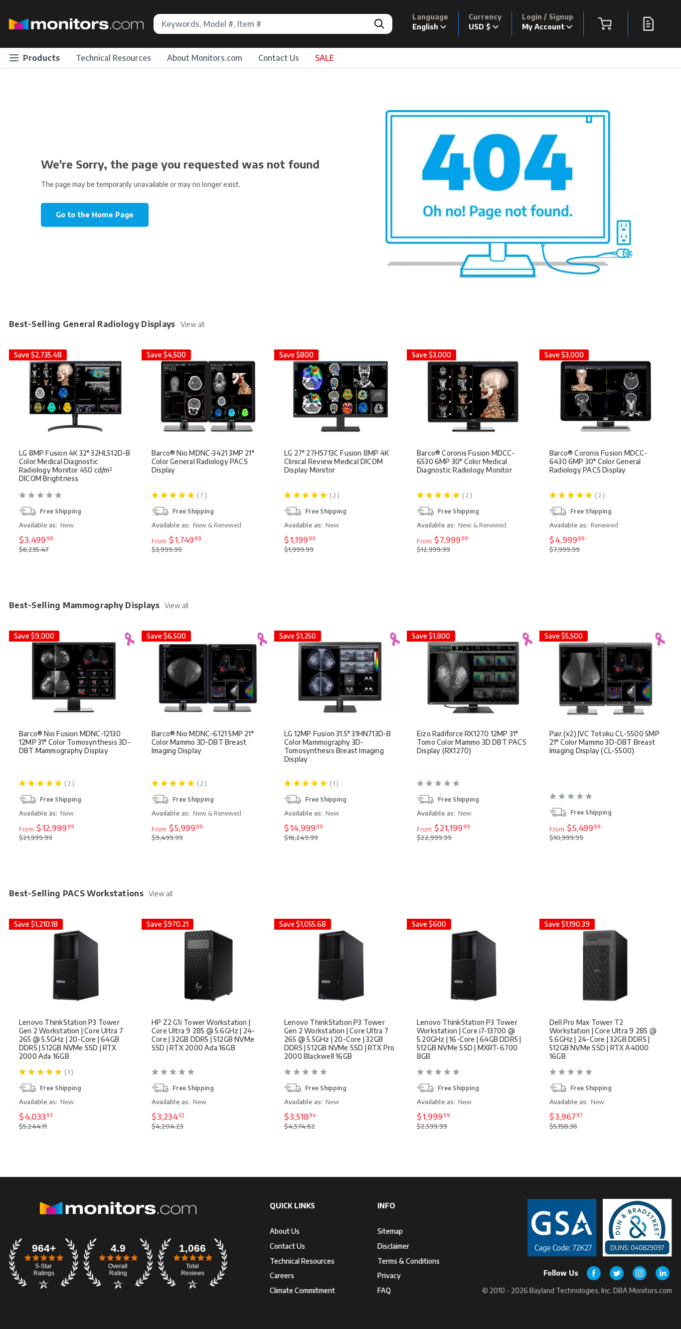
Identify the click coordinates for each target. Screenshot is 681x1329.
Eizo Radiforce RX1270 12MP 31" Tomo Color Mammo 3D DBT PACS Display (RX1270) (471, 742)
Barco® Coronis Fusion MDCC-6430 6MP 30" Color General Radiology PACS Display (598, 461)
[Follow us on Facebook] (594, 1273)
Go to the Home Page (95, 214)
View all (192, 324)
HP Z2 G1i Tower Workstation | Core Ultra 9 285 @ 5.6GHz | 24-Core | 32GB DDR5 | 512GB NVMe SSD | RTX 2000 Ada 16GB (203, 1035)
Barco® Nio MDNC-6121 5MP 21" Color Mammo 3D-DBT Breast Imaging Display (203, 742)
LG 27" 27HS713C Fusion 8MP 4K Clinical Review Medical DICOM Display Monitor (336, 461)
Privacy (389, 1275)
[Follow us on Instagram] (640, 1273)
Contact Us (278, 58)
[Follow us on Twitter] (617, 1273)
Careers (282, 1275)
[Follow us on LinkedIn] (663, 1273)
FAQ (384, 1290)
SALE (324, 58)
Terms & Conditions (408, 1261)
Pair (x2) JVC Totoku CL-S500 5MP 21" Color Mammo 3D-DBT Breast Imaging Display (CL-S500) (604, 742)
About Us (285, 1231)
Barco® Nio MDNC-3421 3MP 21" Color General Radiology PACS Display (203, 461)
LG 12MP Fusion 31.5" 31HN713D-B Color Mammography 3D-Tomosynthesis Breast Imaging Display (337, 746)
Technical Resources (113, 58)
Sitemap (390, 1231)
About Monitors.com (204, 58)
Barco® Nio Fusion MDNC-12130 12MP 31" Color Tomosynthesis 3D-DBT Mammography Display (75, 742)
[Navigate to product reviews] (76, 499)
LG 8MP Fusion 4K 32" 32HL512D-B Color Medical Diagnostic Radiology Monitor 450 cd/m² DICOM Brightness (75, 466)
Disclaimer (393, 1246)
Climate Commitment (302, 1290)
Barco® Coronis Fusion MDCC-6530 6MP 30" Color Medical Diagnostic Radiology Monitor (466, 461)
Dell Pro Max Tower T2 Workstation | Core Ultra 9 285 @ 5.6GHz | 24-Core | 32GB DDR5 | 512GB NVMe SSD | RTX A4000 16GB (603, 1039)
